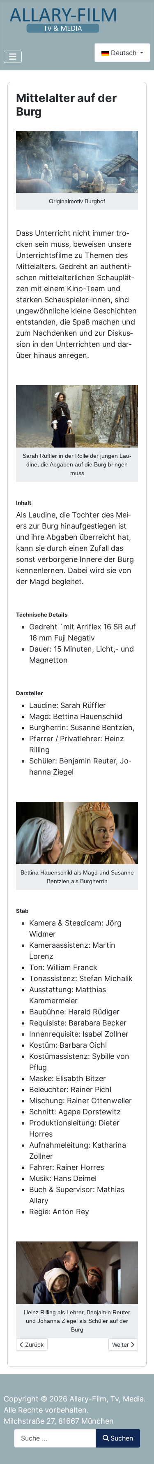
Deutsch (123, 53)
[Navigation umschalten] (13, 57)
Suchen (121, 1438)
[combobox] (55, 1438)
